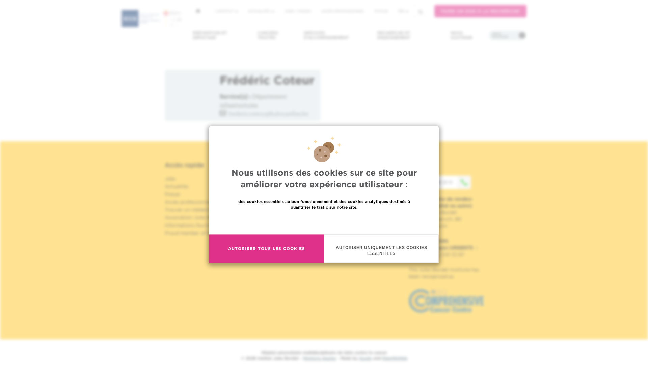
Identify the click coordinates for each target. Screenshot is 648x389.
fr (401, 11)
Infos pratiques (500, 35)
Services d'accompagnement (326, 35)
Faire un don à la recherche (480, 11)
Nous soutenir (462, 35)
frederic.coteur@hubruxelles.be (268, 113)
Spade (365, 358)
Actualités (259, 11)
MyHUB (381, 11)
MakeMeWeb (394, 358)
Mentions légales (319, 358)
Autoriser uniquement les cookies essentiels (381, 250)
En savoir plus (324, 221)
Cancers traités (268, 35)
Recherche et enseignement (393, 35)
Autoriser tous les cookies (266, 248)
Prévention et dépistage (210, 35)
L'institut (225, 11)
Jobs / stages (298, 11)
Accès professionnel (342, 11)
